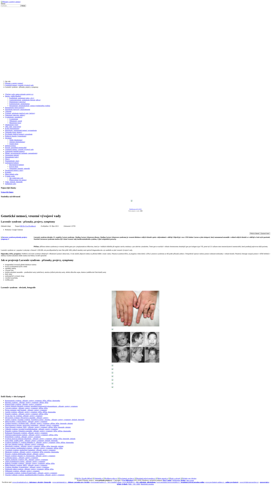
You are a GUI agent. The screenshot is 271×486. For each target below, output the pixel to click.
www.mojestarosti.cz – (71, 482)
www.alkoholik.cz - (139, 482)
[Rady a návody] (174, 478)
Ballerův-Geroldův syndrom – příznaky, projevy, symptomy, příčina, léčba (30, 463)
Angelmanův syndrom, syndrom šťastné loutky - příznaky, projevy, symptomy (31, 473)
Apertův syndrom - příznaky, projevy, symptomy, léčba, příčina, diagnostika (30, 412)
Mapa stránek (190, 480)
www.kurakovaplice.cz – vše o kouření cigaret (105, 482)
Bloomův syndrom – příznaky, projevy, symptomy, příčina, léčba (26, 402)
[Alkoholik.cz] (98, 478)
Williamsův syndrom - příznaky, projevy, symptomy (22, 471)
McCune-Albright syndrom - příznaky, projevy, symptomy (24, 444)
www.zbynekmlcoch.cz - (31, 482)
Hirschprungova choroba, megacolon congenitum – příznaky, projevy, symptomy (32, 425)
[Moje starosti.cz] (162, 478)
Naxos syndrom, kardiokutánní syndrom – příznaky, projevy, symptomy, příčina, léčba (34, 448)
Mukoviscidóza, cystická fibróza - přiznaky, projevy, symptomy (26, 421)
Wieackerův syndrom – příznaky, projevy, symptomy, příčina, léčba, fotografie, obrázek (34, 446)
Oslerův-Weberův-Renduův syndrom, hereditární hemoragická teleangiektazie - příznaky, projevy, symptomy (41, 406)
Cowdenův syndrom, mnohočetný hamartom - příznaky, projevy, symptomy (30, 450)
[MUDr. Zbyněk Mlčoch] (83, 478)
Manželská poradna (147, 484)
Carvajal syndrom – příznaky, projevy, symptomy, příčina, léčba (26, 408)
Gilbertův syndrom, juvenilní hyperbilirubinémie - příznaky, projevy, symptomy (31, 429)
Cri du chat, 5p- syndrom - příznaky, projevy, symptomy (24, 416)
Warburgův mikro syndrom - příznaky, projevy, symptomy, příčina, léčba (29, 469)
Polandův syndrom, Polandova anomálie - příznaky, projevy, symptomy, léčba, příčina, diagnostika (38, 431)
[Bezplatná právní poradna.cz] (145, 478)
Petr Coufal (167, 480)
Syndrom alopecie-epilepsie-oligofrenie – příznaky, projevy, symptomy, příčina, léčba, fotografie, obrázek (40, 439)
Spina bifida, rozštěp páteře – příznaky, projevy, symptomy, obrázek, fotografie (31, 440)
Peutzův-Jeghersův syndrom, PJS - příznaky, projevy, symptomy (26, 460)
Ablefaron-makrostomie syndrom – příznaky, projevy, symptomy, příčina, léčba (31, 435)
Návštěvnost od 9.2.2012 (135, 209)
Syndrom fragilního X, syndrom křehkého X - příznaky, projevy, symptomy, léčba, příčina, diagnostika (39, 442)
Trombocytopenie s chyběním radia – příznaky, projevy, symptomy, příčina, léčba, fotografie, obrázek (39, 423)
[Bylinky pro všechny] (188, 478)
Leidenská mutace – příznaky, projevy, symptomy (21, 458)
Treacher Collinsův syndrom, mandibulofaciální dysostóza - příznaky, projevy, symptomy (35, 475)
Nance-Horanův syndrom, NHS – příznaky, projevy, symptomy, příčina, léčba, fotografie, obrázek (38, 427)
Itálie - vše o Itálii (134, 484)
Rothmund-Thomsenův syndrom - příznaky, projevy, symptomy (26, 433)
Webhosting (178, 480)
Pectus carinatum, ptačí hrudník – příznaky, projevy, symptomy (26, 410)
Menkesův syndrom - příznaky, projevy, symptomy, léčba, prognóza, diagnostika (32, 452)
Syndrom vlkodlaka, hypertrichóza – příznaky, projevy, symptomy (27, 467)
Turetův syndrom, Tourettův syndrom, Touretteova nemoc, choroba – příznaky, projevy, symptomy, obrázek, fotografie (44, 420)
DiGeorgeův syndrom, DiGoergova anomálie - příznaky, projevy (26, 418)
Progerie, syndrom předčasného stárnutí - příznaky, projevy (24, 454)
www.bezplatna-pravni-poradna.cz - (180, 482)
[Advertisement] (135, 62)
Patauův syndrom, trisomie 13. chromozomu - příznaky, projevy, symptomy (30, 456)
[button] (135, 41)
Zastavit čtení (265, 233)
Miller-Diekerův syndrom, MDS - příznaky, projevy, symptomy (26, 465)
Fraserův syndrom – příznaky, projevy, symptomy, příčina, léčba (26, 414)
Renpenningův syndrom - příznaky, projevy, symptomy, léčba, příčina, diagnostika (32, 401)
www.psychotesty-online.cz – (222, 482)
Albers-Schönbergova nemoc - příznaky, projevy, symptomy (25, 461)
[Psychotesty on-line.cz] (126, 478)
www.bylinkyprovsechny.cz (249, 482)
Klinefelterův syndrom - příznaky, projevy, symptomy (23, 437)
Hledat (3, 4)
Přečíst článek (254, 233)
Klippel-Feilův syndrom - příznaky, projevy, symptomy (23, 404)
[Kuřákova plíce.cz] (110, 478)
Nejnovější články (7, 192)
